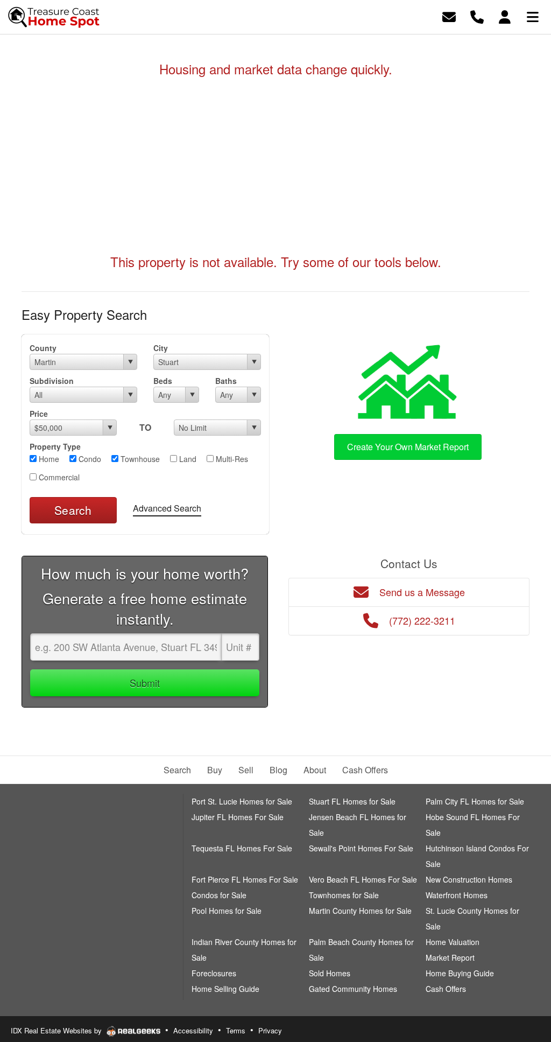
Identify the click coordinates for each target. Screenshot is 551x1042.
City (160, 347)
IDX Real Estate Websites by (57, 1030)
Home (48, 458)
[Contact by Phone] (477, 16)
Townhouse (139, 458)
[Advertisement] (275, 165)
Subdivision (52, 380)
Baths (226, 380)
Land (186, 458)
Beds (162, 380)
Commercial (58, 477)
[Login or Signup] (505, 16)
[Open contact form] (449, 16)
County (43, 347)
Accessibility (193, 1030)
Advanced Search (167, 508)
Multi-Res (231, 458)
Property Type (55, 446)
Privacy (270, 1030)
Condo (88, 458)
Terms (235, 1030)
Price (39, 413)
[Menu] (533, 16)
